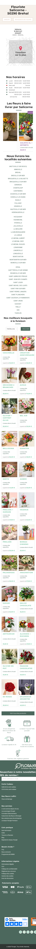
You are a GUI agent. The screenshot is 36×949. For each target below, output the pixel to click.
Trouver (25, 329)
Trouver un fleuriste (7, 835)
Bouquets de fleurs (23, 19)
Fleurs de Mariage (7, 799)
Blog (3, 837)
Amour (7, 19)
